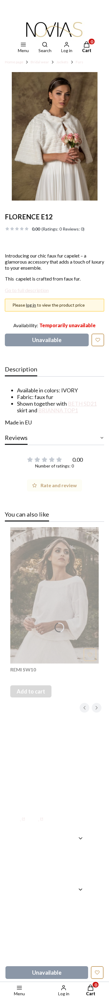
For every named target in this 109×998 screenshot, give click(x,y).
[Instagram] (36, 816)
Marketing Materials (57, 920)
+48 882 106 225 (68, 793)
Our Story (56, 862)
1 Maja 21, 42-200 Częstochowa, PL (38, 746)
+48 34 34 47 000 (39, 780)
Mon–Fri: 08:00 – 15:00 (46, 768)
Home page (14, 62)
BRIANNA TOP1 (58, 410)
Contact (54, 853)
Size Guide (57, 907)
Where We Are (63, 871)
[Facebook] (18, 816)
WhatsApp (30, 793)
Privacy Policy (61, 959)
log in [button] (31, 305)
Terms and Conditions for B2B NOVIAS (62, 942)
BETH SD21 (82, 403)
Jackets (62, 62)
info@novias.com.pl (34, 801)
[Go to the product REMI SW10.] (54, 595)
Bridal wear (40, 62)
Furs (79, 62)
